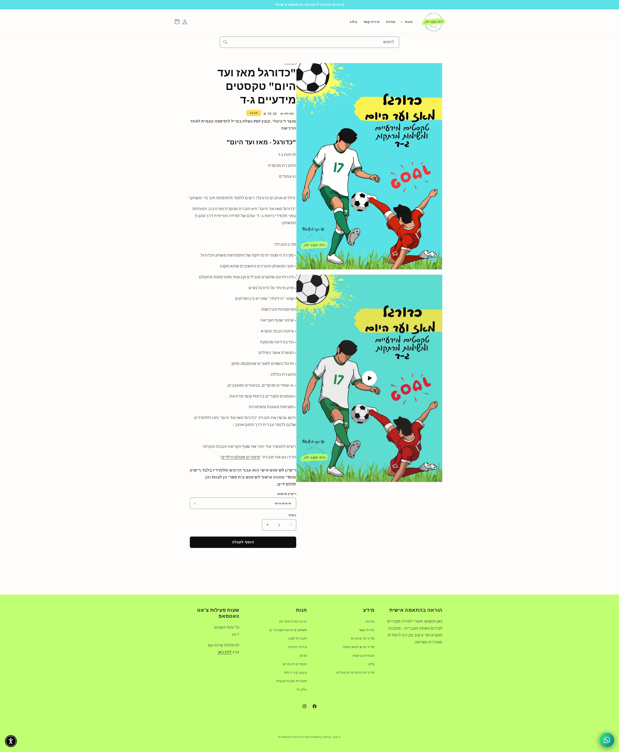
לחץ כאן (225, 652)
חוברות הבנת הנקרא (291, 681)
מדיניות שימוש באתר (358, 647)
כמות (292, 515)
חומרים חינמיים (295, 664)
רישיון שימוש (286, 494)
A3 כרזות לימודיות (293, 621)
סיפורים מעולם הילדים (240, 457)
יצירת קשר (367, 630)
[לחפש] (225, 42)
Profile (302, 689)
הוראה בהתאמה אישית (316, 737)
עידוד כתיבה (297, 647)
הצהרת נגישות (364, 655)
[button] (407, 22)
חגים (303, 655)
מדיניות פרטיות (363, 638)
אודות (370, 621)
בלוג (371, 664)
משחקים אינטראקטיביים (288, 630)
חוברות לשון (297, 638)
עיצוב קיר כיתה (295, 672)
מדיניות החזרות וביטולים (355, 672)
